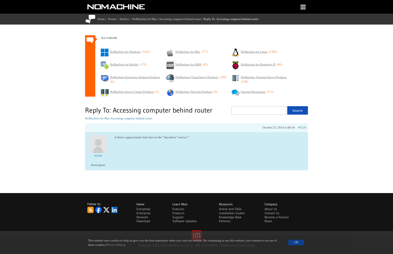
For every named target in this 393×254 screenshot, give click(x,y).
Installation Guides (232, 213)
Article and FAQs (230, 209)
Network (142, 217)
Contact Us (272, 213)
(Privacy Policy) (115, 244)
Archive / (125, 19)
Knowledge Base (230, 217)
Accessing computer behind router (180, 19)
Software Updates (184, 221)
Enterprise (143, 213)
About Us (271, 209)
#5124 (302, 127)
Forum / (113, 19)
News (268, 221)
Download (143, 221)
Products (178, 213)
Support (178, 217)
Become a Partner (277, 217)
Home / (103, 19)
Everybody (143, 209)
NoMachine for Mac (144, 19)
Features (178, 209)
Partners (225, 221)
